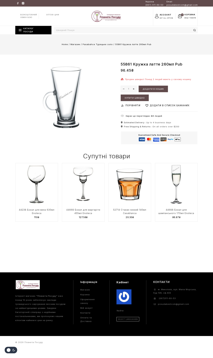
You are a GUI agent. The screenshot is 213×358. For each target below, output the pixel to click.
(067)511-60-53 (167, 298)
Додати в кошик (153, 89)
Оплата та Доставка (86, 319)
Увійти (120, 310)
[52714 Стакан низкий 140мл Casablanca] (130, 184)
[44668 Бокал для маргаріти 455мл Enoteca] (83, 184)
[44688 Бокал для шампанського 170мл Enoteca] (176, 184)
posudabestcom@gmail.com (173, 304)
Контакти (85, 313)
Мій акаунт (86, 308)
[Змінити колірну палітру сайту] (11, 350)
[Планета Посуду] (106, 16)
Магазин (85, 289)
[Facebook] (17, 3)
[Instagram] (23, 3)
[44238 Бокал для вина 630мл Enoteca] (36, 184)
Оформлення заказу (87, 301)
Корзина (85, 294)
